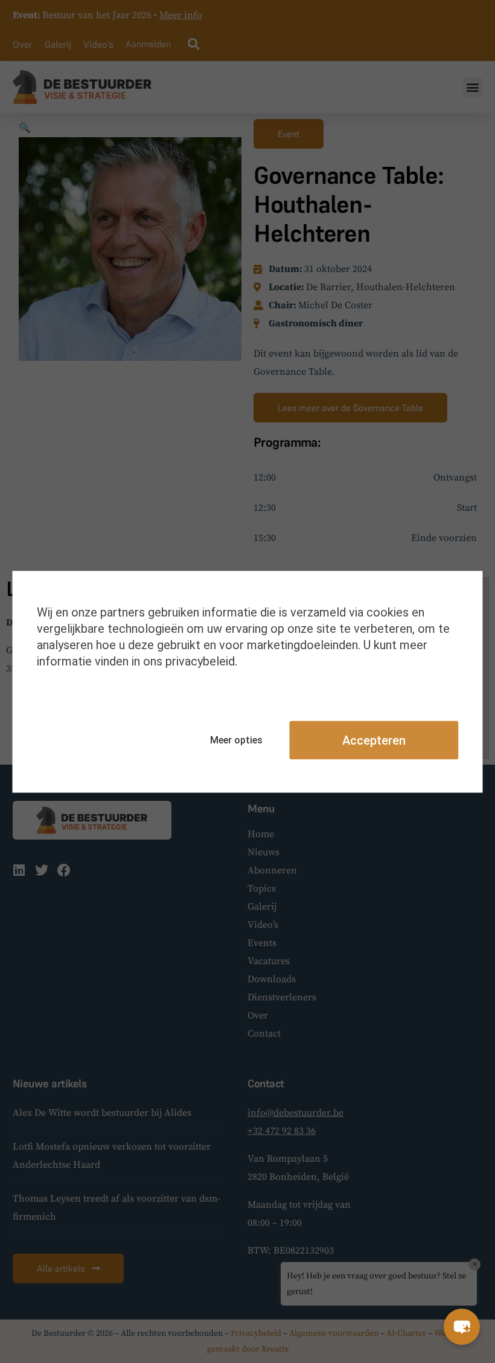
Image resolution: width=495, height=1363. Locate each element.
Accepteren (374, 740)
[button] (462, 1327)
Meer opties (236, 740)
